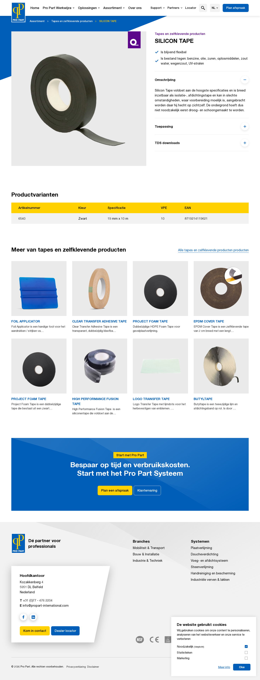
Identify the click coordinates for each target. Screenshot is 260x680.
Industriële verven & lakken (210, 579)
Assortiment (112, 8)
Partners (173, 8)
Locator (190, 8)
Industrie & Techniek (147, 560)
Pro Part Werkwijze (57, 8)
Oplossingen (87, 8)
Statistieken (184, 652)
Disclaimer (93, 666)
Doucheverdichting (204, 554)
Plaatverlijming (201, 548)
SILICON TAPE (108, 21)
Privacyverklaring (76, 666)
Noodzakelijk (190, 646)
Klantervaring (147, 490)
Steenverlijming (202, 567)
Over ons (135, 8)
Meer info (224, 667)
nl (213, 8)
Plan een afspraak (115, 490)
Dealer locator (65, 631)
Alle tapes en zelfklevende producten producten (213, 250)
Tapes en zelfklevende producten (72, 21)
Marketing (183, 658)
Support (156, 8)
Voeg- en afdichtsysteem (209, 560)
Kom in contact (34, 631)
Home (34, 8)
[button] (203, 8)
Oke (242, 667)
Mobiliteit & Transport (149, 548)
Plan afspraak (235, 8)
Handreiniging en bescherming (213, 573)
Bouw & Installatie (146, 554)
